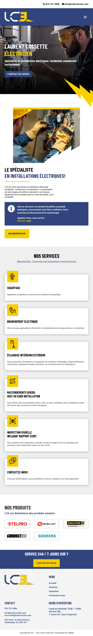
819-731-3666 (52, 4)
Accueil (52, 583)
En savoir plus (16, 233)
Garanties (54, 591)
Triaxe (71, 633)
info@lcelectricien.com (76, 4)
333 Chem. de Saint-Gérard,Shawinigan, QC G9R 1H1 (17, 621)
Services (53, 587)
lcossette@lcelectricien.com (18, 615)
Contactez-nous (18, 74)
